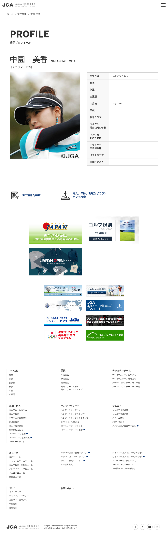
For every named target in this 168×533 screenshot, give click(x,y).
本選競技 (65, 375)
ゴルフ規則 (14, 414)
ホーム (10, 14)
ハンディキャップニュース (21, 469)
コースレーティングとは (72, 426)
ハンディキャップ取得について (74, 418)
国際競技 (65, 382)
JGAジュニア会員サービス (124, 426)
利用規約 (13, 504)
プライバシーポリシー (19, 496)
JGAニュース (15, 457)
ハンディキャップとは (71, 410)
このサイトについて (18, 500)
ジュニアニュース (17, 473)
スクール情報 (118, 418)
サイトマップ (15, 492)
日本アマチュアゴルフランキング (127, 453)
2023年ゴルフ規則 (17, 434)
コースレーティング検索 (72, 430)
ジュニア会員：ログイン (72, 460)
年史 (11, 390)
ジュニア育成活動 (120, 414)
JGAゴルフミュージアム (123, 464)
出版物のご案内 (16, 430)
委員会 (12, 382)
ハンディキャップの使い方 (72, 414)
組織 (11, 375)
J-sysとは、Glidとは (70, 422)
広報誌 (12, 394)
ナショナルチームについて (124, 375)
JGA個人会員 (67, 464)
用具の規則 (14, 422)
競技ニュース (15, 477)
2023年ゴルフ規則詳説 (19, 437)
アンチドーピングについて (124, 460)
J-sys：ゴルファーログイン (73, 457)
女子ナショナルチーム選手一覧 (126, 386)
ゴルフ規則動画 (16, 426)
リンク (12, 488)
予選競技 (65, 379)
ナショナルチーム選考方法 (124, 379)
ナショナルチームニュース (21, 461)
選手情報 (22, 14)
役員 (11, 379)
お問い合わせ (118, 422)
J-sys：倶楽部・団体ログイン (74, 453)
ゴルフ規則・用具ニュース (21, 465)
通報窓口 (13, 508)
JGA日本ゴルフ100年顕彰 (123, 468)
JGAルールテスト (17, 441)
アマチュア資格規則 (18, 418)
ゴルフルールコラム (18, 410)
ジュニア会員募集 (120, 410)
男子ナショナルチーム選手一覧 (126, 382)
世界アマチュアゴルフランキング (127, 457)
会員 (11, 386)
